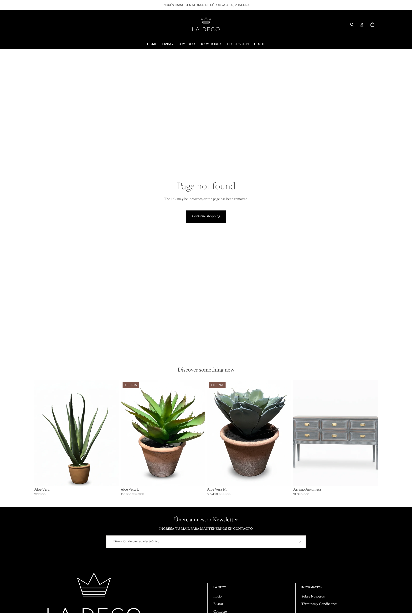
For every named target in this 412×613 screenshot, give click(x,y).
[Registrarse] (299, 542)
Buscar (218, 604)
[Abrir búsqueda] (352, 24)
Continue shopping (206, 216)
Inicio (217, 596)
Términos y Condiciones (319, 604)
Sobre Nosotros (313, 596)
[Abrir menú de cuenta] (362, 24)
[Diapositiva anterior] (41, 433)
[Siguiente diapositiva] (111, 433)
